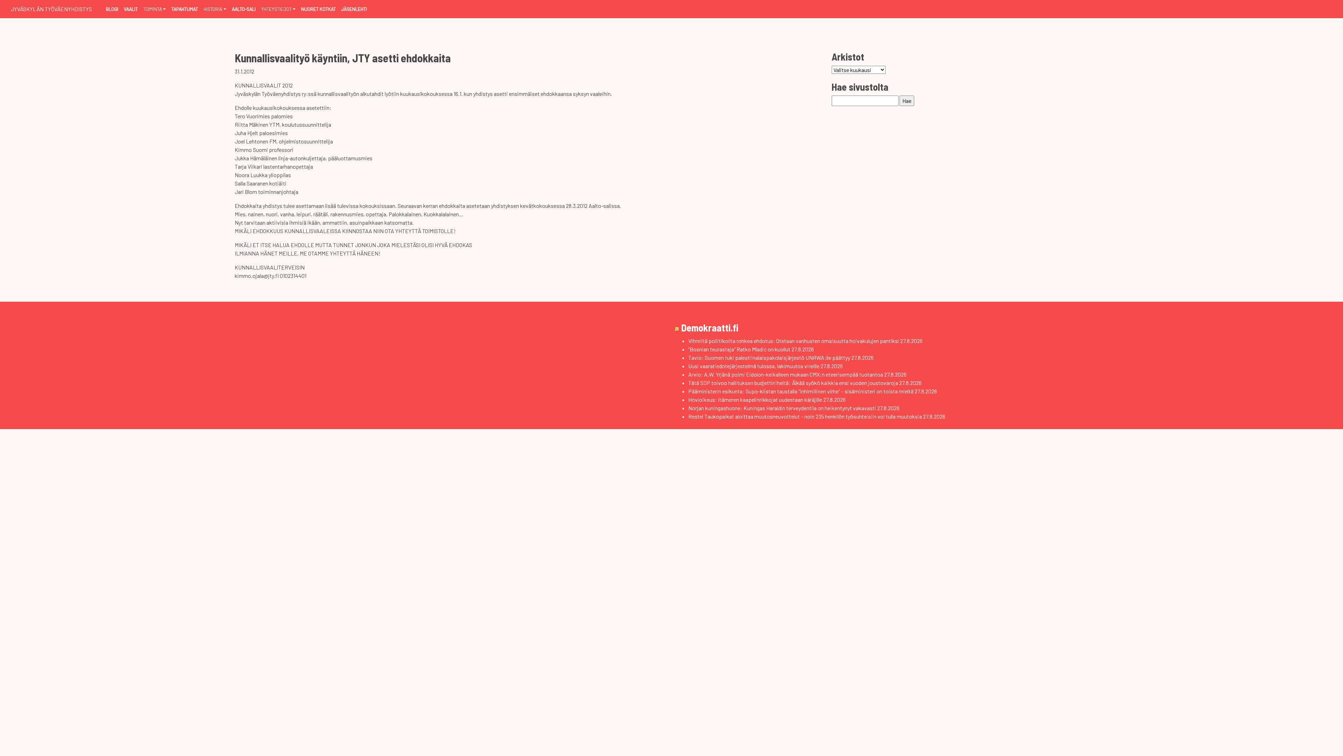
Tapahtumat (184, 9)
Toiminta (152, 9)
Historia (213, 9)
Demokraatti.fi (709, 328)
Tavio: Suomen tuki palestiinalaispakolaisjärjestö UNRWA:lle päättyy (769, 357)
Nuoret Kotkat (318, 9)
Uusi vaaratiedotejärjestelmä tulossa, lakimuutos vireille (753, 366)
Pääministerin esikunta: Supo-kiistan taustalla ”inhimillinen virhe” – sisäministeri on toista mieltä (801, 391)
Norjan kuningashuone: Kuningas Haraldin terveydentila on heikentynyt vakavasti (782, 408)
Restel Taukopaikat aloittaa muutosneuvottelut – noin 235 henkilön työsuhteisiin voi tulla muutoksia (805, 416)
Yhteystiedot (276, 9)
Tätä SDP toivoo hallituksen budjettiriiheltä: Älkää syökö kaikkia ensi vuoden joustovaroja (793, 382)
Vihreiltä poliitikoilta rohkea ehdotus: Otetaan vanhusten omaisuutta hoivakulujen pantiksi (793, 340)
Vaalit (131, 9)
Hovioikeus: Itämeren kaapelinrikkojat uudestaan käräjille (755, 399)
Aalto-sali (244, 9)
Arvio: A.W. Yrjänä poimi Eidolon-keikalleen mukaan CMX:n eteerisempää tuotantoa (785, 374)
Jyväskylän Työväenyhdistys (51, 9)
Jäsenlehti (354, 9)
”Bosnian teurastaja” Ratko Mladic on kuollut (739, 349)
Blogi (112, 9)
